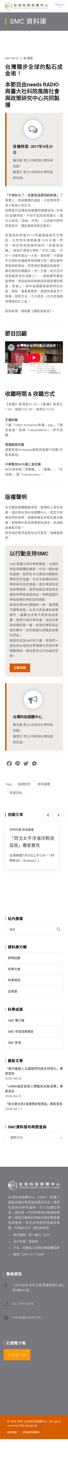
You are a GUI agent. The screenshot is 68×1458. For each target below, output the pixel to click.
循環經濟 (24, 784)
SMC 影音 (14, 1042)
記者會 (12, 991)
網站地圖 (12, 1432)
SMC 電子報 (16, 1020)
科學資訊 (14, 980)
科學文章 (14, 969)
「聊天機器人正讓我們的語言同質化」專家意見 (34, 1071)
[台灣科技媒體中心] (26, 6)
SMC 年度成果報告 (21, 1031)
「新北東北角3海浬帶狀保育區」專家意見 (33, 1104)
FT (39, 1425)
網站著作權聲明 (31, 1432)
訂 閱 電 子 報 (17, 1355)
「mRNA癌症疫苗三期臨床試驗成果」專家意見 (34, 1088)
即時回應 (15, 829)
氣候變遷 (44, 784)
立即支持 (20, 667)
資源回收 (15, 793)
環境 (30, 58)
